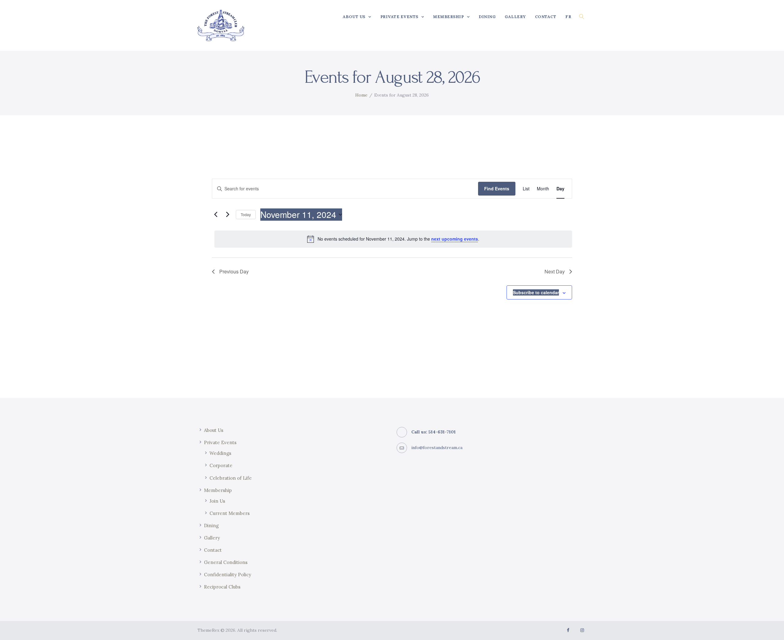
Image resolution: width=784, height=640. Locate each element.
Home (361, 95)
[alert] (393, 239)
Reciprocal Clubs (222, 587)
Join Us (217, 501)
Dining (211, 525)
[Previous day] (215, 214)
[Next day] (227, 214)
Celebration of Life (230, 478)
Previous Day (234, 271)
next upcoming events (454, 239)
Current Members (229, 513)
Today (246, 214)
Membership (218, 490)
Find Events (496, 188)
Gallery (212, 538)
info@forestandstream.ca (436, 447)
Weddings (220, 453)
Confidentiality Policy (227, 574)
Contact (213, 550)
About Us (213, 430)
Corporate (220, 465)
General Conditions (225, 562)
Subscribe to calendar (536, 292)
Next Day (555, 271)
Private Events (220, 442)
